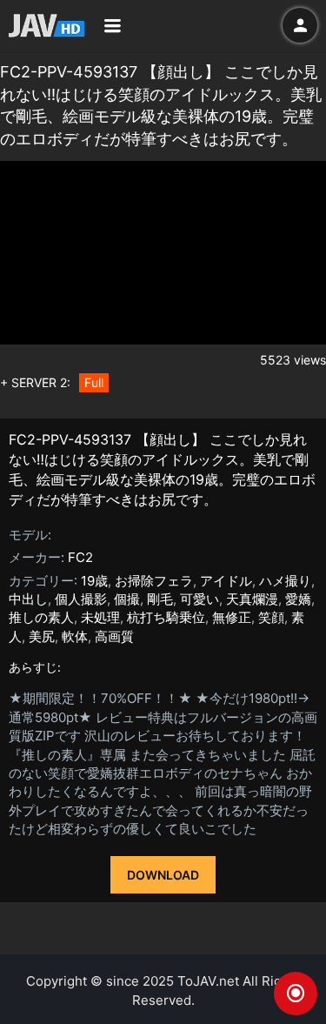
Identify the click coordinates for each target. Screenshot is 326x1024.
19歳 (94, 580)
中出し (28, 599)
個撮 (127, 599)
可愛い (199, 599)
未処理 (100, 617)
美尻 (42, 636)
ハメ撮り (285, 580)
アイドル (226, 580)
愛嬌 (298, 599)
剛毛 (160, 599)
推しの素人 (41, 617)
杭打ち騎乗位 (166, 617)
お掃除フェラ (154, 580)
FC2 (80, 557)
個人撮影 (81, 599)
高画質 (114, 636)
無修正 (231, 617)
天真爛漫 (252, 599)
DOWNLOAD (163, 874)
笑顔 (271, 617)
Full (93, 382)
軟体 (75, 636)
